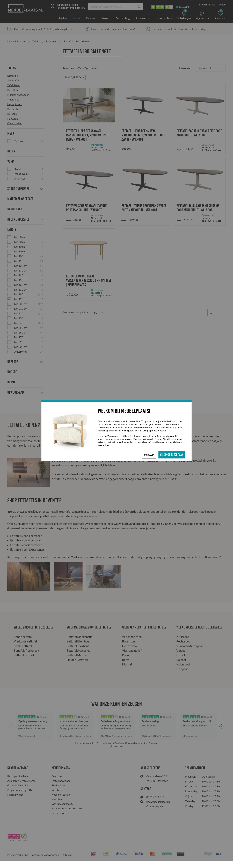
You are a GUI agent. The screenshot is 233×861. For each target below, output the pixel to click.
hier (107, 445)
